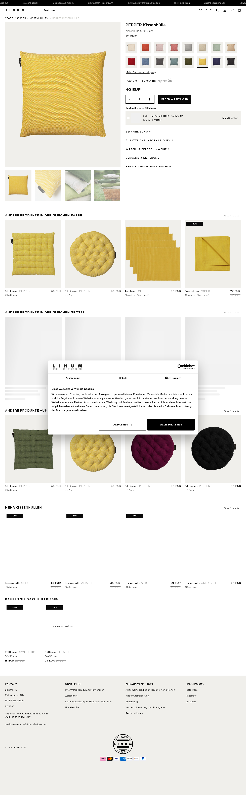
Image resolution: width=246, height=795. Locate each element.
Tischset (133, 291)
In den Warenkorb (174, 99)
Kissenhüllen (39, 18)
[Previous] (12, 94)
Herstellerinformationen (147, 166)
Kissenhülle (21, 388)
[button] (205, 10)
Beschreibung (137, 131)
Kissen (21, 18)
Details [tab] (123, 378)
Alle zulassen (171, 424)
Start (9, 18)
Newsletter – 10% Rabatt (87, 3)
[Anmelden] (224, 10)
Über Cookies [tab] (173, 378)
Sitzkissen (17, 291)
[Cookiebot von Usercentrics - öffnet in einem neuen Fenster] (180, 366)
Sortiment (51, 10)
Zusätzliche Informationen (148, 140)
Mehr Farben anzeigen (140, 72)
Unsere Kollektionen (50, 3)
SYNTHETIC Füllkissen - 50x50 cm (163, 115)
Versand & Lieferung (142, 157)
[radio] (131, 47)
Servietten (198, 291)
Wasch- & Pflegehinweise (146, 149)
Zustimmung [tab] (72, 378)
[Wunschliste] (232, 10)
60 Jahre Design (17, 3)
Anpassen (120, 424)
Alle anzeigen (232, 216)
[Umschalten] (151, 132)
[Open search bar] (217, 10)
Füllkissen (20, 650)
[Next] (114, 94)
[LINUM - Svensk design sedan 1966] (15, 10)
